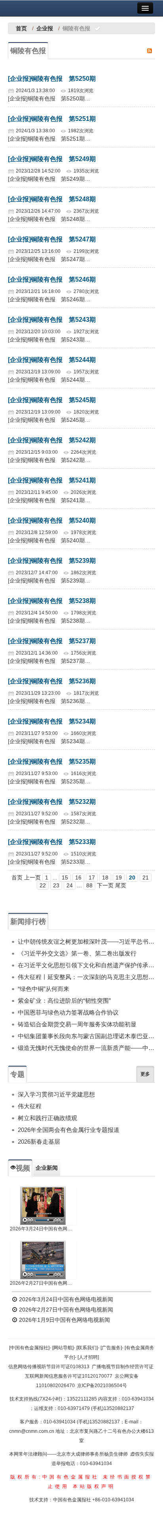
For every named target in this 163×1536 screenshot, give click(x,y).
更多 (145, 1074)
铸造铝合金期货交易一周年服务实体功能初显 (77, 1024)
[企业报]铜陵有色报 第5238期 (52, 600)
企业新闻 (47, 1168)
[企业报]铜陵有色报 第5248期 (52, 199)
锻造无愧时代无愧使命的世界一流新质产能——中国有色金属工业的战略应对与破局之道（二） (86, 1047)
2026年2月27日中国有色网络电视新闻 (43, 1283)
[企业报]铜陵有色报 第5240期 (52, 520)
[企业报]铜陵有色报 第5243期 (52, 319)
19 (119, 877)
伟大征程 (30, 1106)
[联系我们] (87, 1347)
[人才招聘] (88, 1357)
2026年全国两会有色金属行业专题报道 (68, 1129)
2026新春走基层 (39, 1141)
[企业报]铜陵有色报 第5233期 (52, 841)
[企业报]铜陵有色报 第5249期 (52, 159)
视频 (23, 1168)
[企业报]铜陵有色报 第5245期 (52, 400)
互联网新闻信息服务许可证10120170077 (68, 1376)
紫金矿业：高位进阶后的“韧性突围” (64, 1000)
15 (65, 877)
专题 (17, 1074)
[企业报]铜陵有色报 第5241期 (52, 480)
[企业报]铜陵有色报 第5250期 (52, 78)
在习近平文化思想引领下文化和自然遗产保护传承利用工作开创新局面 (86, 965)
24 (69, 885)
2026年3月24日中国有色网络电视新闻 (43, 1229)
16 (78, 877)
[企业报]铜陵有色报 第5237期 (52, 641)
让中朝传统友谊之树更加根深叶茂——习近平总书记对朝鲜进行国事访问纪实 (86, 941)
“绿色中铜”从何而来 (43, 988)
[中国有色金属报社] (29, 1347)
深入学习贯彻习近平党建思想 (56, 1094)
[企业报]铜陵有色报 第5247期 (52, 239)
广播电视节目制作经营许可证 (123, 1366)
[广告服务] (111, 1347)
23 (56, 885)
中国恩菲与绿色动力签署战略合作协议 (68, 1012)
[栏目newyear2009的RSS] (149, 50)
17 (92, 877)
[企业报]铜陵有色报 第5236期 (52, 681)
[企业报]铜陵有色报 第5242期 (52, 440)
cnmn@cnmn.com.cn (32, 1431)
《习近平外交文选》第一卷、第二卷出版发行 (77, 953)
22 (43, 885)
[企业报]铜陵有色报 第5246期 (52, 279)
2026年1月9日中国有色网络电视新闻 (63, 1320)
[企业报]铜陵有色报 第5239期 (52, 560)
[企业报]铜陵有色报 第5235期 (52, 761)
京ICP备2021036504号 (102, 1385)
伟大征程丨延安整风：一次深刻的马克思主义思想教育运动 (86, 977)
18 (105, 877)
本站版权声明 (94, 1486)
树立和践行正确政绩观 (47, 1118)
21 (145, 877)
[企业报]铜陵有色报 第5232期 (52, 801)
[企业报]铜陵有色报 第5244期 (52, 359)
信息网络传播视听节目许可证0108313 (48, 1366)
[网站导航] (63, 1347)
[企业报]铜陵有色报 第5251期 (52, 118)
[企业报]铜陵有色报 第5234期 (52, 721)
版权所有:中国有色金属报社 (54, 1477)
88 (89, 885)
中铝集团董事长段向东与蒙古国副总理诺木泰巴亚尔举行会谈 (86, 1036)
